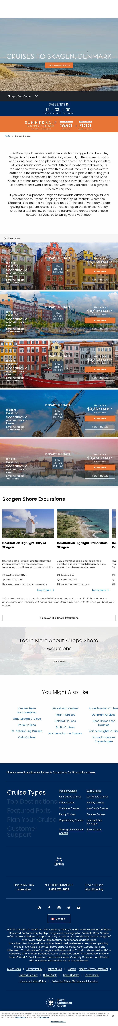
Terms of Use (55, 969)
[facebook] (49, 907)
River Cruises (94, 829)
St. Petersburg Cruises (27, 731)
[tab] (59, 96)
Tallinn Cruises (65, 715)
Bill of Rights (50, 975)
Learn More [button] (59, 661)
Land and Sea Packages (94, 822)
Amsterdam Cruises (27, 719)
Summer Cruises (96, 814)
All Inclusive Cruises (70, 796)
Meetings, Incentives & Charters (71, 831)
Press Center (92, 975)
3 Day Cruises (67, 802)
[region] (59, 1018)
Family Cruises (67, 814)
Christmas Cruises (69, 808)
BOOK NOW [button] (100, 271)
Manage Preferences (58, 1022)
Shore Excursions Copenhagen (103, 739)
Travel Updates (71, 975)
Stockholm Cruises (65, 708)
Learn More (24, 889)
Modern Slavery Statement (93, 969)
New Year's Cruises (97, 808)
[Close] (113, 1015)
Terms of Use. (44, 1017)
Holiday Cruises (95, 802)
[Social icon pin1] (39, 907)
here (91, 772)
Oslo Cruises (27, 737)
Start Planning (94, 889)
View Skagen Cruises (59, 65)
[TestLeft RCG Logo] (59, 1002)
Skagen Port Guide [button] (19, 96)
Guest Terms (14, 969)
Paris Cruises (27, 725)
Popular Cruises (68, 790)
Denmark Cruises (104, 715)
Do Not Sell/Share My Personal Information (74, 981)
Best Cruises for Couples (104, 723)
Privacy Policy (34, 969)
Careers (72, 969)
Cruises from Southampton (27, 710)
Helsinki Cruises (65, 721)
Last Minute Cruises (97, 796)
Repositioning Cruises (71, 820)
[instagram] (59, 907)
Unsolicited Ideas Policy (33, 981)
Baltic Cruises (65, 727)
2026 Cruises (94, 790)
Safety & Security (28, 975)
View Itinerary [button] (100, 279)
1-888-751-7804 (59, 889)
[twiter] (68, 907)
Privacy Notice (20, 1017)
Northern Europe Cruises (65, 733)
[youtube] (78, 907)
